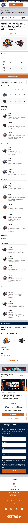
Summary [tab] (5, 82)
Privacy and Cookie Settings (14, 505)
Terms (21, 501)
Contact (7, 501)
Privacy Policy (14, 501)
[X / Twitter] (17, 509)
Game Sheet (14, 34)
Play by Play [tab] (13, 82)
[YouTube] (22, 509)
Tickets (14, 415)
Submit (14, 471)
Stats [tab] (20, 82)
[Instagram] (11, 509)
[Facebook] (6, 509)
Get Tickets (15, 5)
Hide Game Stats (13, 76)
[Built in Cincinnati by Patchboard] (14, 516)
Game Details (14, 419)
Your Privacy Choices (14, 503)
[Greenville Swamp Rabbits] (3, 5)
